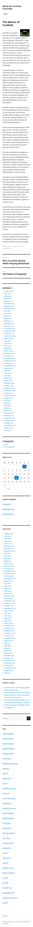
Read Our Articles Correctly (12, 7)
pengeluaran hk (8, 739)
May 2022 (7, 405)
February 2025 (9, 323)
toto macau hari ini (9, 798)
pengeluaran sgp (8, 509)
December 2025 (9, 308)
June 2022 (7, 403)
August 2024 (8, 338)
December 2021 (9, 418)
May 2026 (7, 296)
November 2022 (9, 391)
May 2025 (7, 316)
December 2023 (9, 358)
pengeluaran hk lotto (10, 898)
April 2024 (8, 348)
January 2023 (8, 386)
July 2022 (7, 400)
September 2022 (10, 395)
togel (6, 444)
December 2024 (9, 328)
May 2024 (7, 346)
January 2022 (9, 415)
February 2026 (9, 304)
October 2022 (9, 393)
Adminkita (8, 246)
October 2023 (9, 363)
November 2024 (9, 331)
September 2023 (10, 366)
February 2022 (9, 413)
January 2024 (9, 356)
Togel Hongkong (8, 748)
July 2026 (7, 294)
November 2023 (9, 361)
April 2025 (8, 318)
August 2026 (8, 291)
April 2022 (8, 408)
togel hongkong (8, 743)
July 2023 (7, 371)
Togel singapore (8, 734)
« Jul (8, 489)
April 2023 (7, 378)
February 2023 (9, 383)
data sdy (5, 903)
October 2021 (8, 423)
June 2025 (7, 313)
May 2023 (7, 376)
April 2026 (8, 299)
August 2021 (8, 428)
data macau (7, 823)
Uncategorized (7, 248)
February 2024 (9, 353)
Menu (5, 14)
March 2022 (8, 410)
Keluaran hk (7, 504)
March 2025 (8, 321)
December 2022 (9, 388)
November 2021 (9, 420)
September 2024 (10, 336)
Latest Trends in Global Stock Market (17, 692)
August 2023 (8, 368)
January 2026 (9, 306)
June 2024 (7, 343)
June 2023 (7, 373)
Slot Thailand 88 (8, 514)
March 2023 (8, 381)
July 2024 (7, 341)
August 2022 (8, 398)
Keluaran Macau (8, 753)
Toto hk (5, 916)
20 (16, 478)
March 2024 (8, 351)
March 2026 (8, 301)
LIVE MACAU (7, 758)
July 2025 (7, 311)
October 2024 (9, 333)
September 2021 (10, 425)
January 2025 (9, 326)
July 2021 (7, 430)
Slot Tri (5, 773)
